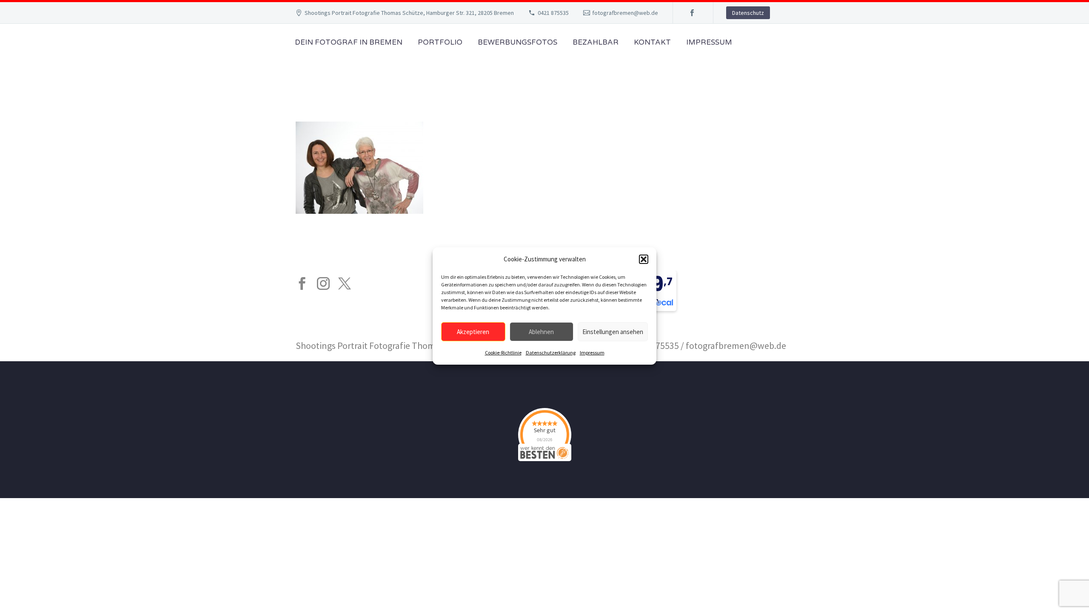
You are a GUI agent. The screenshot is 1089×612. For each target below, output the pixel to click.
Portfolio (440, 42)
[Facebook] (692, 12)
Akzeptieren (473, 332)
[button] (643, 259)
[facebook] (302, 283)
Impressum (592, 352)
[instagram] (323, 283)
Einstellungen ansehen (612, 332)
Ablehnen (541, 332)
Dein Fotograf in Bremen (348, 42)
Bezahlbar (596, 42)
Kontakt (652, 42)
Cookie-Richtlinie (503, 352)
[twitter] (344, 283)
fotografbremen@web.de (625, 13)
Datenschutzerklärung (551, 352)
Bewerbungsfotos (517, 42)
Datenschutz (748, 13)
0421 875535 (553, 13)
